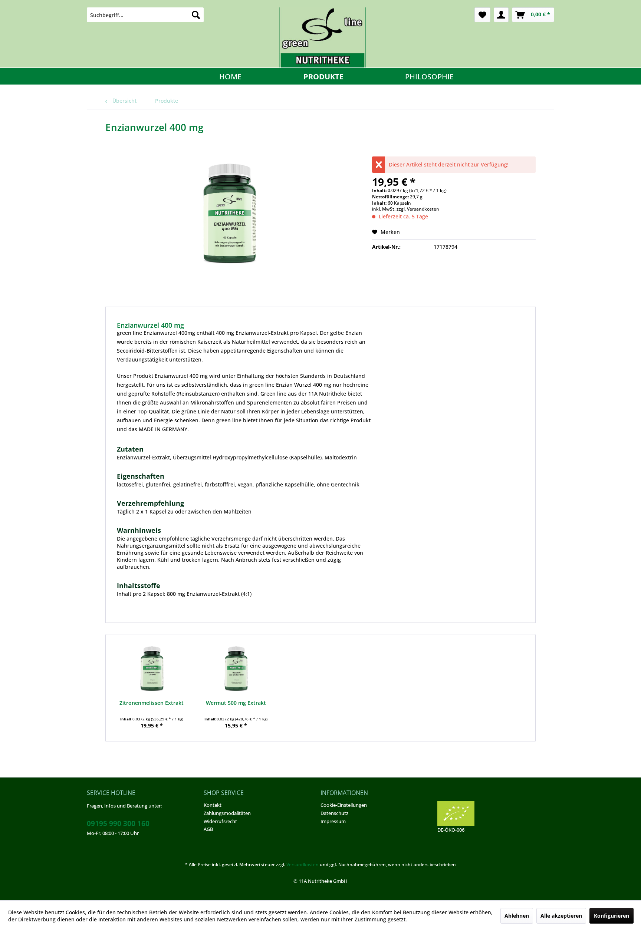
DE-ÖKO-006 (450, 829)
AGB (208, 829)
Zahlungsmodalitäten (227, 813)
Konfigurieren (611, 915)
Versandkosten (302, 864)
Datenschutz (334, 813)
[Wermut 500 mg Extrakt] (236, 670)
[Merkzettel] (482, 14)
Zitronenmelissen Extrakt (151, 702)
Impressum (333, 821)
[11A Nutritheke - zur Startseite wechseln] (322, 37)
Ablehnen (516, 915)
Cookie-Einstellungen (343, 805)
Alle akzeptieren (561, 915)
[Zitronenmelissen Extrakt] (151, 670)
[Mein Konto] (501, 14)
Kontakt (212, 805)
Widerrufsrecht (220, 821)
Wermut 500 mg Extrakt (236, 702)
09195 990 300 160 (118, 823)
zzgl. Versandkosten (418, 209)
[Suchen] (196, 14)
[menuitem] (145, 14)
